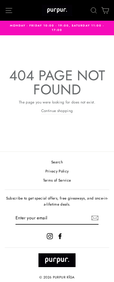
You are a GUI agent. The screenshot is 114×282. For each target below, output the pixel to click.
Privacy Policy (57, 171)
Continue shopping (57, 110)
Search (57, 162)
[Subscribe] (95, 218)
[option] (57, 28)
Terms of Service (57, 180)
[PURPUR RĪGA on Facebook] (60, 236)
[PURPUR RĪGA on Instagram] (50, 236)
